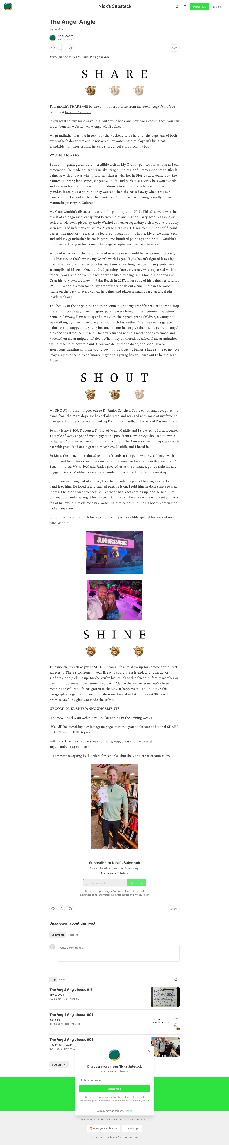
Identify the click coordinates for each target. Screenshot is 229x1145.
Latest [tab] (63, 979)
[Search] (177, 6)
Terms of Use (132, 1097)
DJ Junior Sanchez (116, 410)
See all (56, 1064)
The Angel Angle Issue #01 (71, 1015)
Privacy (112, 1119)
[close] (149, 1051)
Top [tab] (54, 979)
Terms (122, 1119)
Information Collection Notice (113, 1100)
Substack (96, 1137)
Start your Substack (105, 1128)
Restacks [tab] (73, 934)
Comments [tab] (58, 934)
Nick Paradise (65, 36)
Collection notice (138, 1119)
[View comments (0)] (61, 48)
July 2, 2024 (56, 994)
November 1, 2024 (61, 1044)
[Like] (53, 48)
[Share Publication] (185, 6)
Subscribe (199, 6)
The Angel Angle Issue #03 (71, 1040)
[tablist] (64, 934)
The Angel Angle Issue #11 (70, 990)
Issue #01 (55, 1019)
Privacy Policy (141, 1100)
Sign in (218, 6)
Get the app (132, 1128)
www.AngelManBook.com (104, 126)
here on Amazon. (78, 112)
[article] (114, 997)
